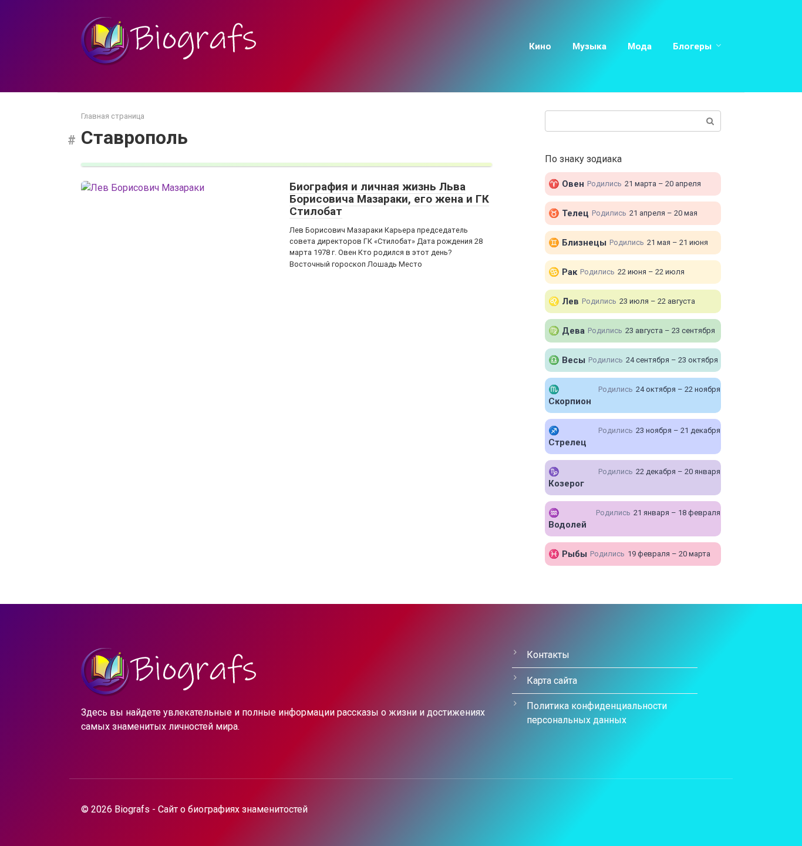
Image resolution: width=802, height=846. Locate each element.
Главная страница (112, 116)
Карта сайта (552, 680)
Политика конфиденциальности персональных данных (597, 713)
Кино (540, 46)
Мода (640, 46)
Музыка (589, 46)
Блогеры (692, 46)
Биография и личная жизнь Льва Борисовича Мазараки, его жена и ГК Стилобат (389, 199)
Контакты (548, 654)
